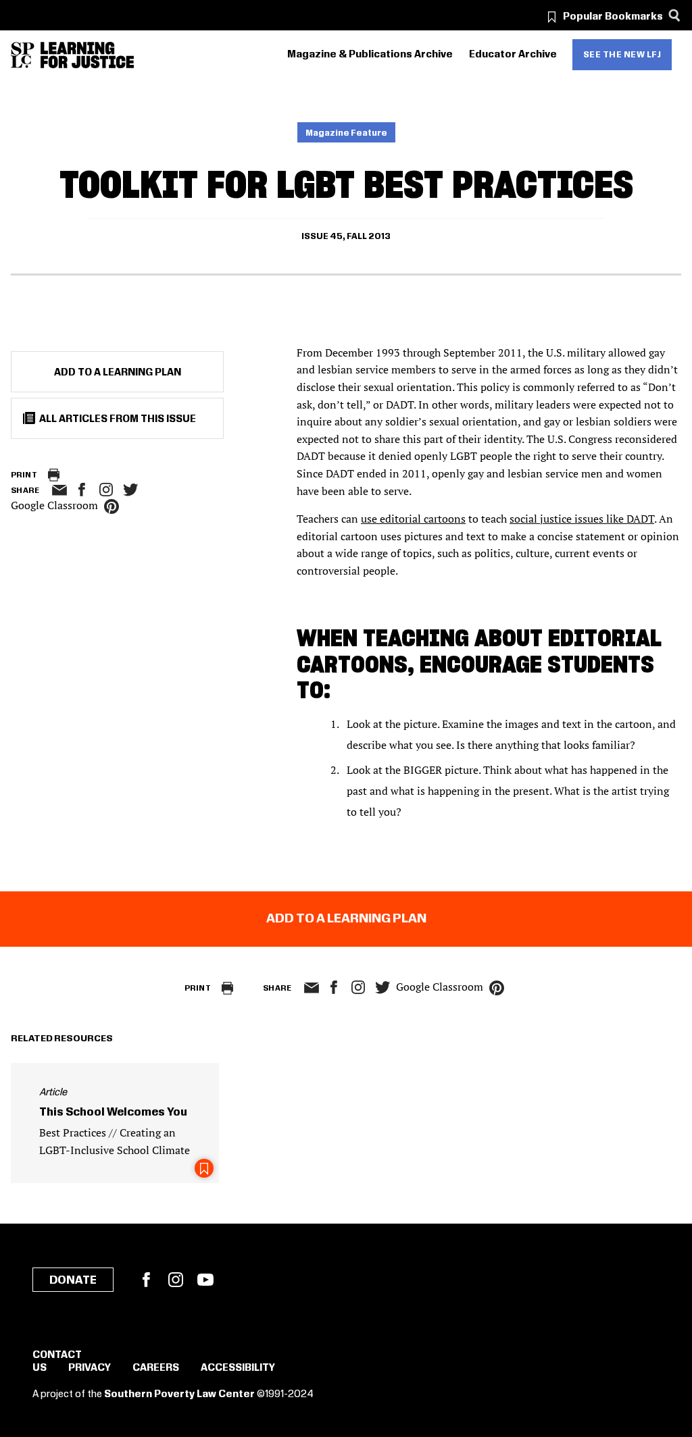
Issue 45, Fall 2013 (346, 236)
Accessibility (238, 1368)
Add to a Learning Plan (117, 372)
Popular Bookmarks (613, 17)
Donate (73, 1280)
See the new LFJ (622, 55)
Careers (155, 1368)
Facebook (146, 1279)
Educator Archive (513, 54)
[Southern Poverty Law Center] (22, 55)
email (59, 490)
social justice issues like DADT (582, 518)
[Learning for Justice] (87, 55)
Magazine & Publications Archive (370, 54)
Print (24, 475)
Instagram (106, 489)
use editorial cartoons (413, 518)
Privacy (89, 1368)
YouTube (205, 1279)
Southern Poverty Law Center (179, 1394)
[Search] (674, 15)
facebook (82, 489)
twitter (130, 490)
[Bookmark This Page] (204, 1168)
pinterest (111, 506)
